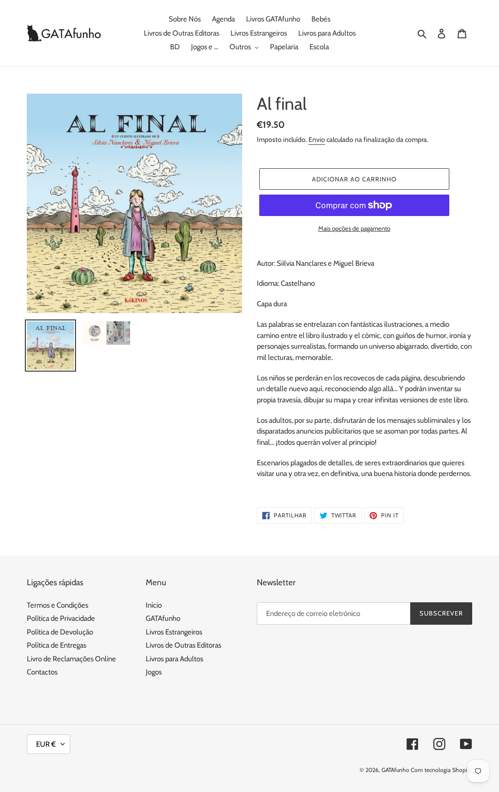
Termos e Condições (57, 605)
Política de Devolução (60, 632)
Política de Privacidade (61, 618)
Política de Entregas (56, 645)
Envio (316, 139)
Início (154, 605)
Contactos (42, 672)
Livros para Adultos (174, 658)
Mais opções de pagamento (354, 228)
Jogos (154, 672)
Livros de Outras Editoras (183, 645)
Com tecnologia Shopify (441, 769)
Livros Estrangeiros (174, 632)
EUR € (46, 744)
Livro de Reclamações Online (71, 658)
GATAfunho (163, 618)
